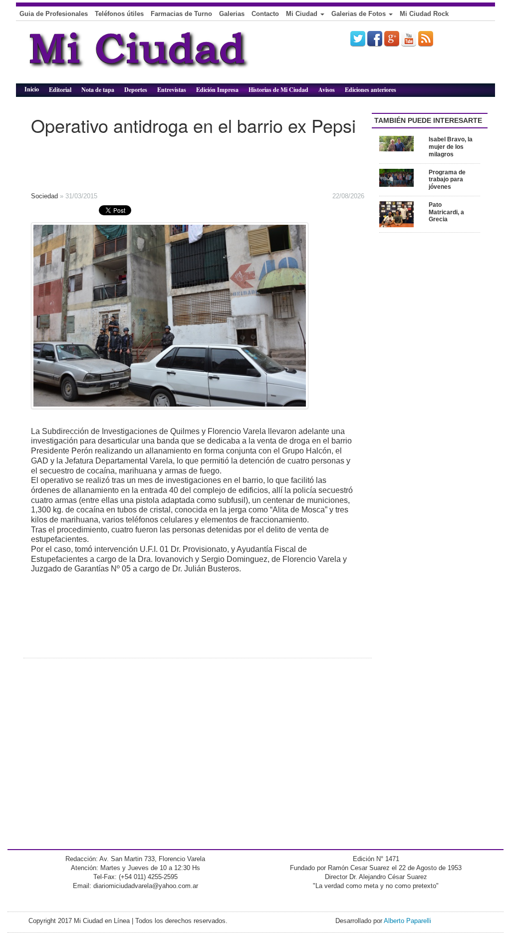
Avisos (326, 89)
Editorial (60, 89)
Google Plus (391, 38)
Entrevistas (171, 89)
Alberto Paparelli (407, 921)
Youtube (408, 38)
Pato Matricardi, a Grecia (446, 212)
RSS (425, 38)
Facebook (374, 38)
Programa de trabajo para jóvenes (447, 180)
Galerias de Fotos (359, 13)
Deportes (135, 89)
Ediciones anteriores (370, 89)
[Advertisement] (175, 160)
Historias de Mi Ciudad (278, 89)
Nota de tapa (97, 89)
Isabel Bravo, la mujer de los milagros (451, 147)
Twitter (357, 38)
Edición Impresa (217, 89)
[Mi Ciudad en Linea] (160, 55)
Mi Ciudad (302, 13)
